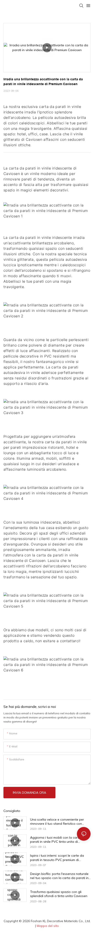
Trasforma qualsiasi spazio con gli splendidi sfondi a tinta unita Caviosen (58, 894)
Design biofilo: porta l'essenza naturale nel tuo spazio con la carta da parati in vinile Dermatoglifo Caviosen (59, 876)
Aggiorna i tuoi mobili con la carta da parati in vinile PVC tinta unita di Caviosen (58, 839)
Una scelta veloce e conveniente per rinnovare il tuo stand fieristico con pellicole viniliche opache (57, 821)
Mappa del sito (48, 926)
